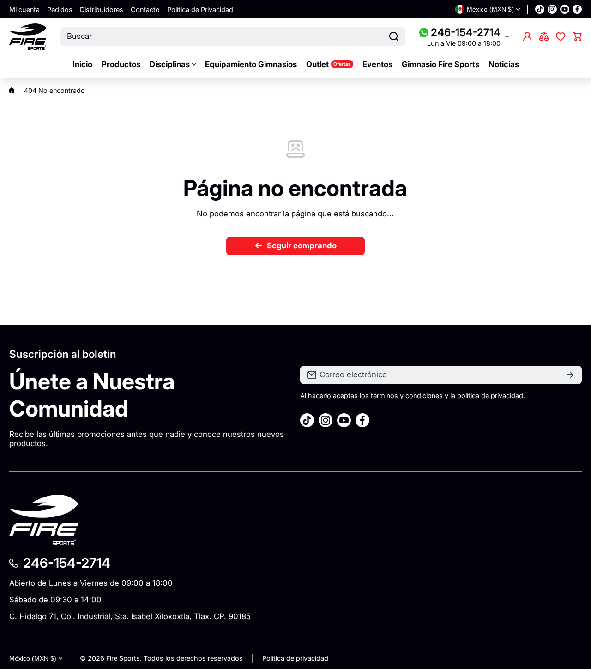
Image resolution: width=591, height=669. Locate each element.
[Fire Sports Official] (27, 36)
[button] (577, 36)
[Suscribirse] (570, 375)
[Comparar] (544, 36)
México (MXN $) (32, 658)
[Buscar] (393, 36)
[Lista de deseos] (560, 36)
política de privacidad (490, 395)
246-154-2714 (466, 32)
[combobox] (232, 36)
